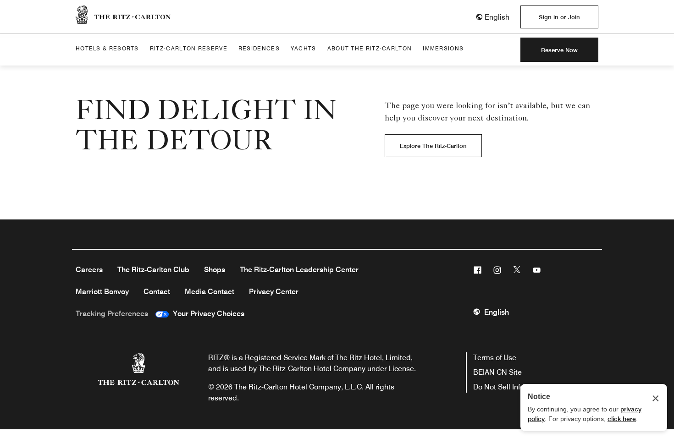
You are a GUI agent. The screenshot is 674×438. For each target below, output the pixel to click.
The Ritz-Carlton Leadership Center (299, 269)
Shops (214, 269)
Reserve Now (559, 50)
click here (622, 418)
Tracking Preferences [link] (112, 313)
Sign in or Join (559, 17)
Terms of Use (494, 357)
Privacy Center (273, 291)
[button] (492, 17)
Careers (89, 269)
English (496, 312)
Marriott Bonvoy (102, 291)
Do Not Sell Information (511, 387)
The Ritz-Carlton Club (153, 269)
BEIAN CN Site (497, 372)
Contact (157, 291)
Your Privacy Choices (206, 313)
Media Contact (209, 291)
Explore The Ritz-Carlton (433, 145)
